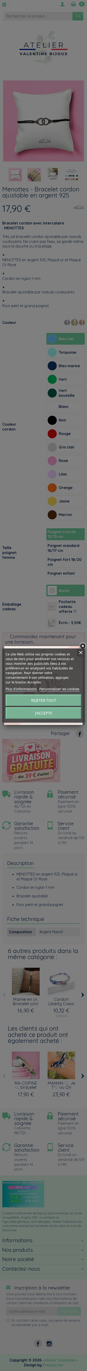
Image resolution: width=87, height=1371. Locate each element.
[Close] (82, 646)
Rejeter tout (43, 700)
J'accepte (43, 713)
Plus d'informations (21, 688)
